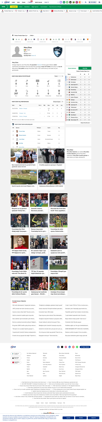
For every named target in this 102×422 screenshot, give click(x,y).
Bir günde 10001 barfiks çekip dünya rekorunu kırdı (24, 325)
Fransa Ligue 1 (83, 11)
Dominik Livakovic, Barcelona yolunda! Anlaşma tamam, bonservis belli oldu (37, 210)
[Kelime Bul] (67, 2)
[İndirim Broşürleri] (60, 2)
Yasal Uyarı (59, 403)
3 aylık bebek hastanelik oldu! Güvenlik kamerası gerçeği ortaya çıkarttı (75, 315)
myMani (45, 375)
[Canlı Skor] (64, 2)
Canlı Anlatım (43, 6)
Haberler (29, 355)
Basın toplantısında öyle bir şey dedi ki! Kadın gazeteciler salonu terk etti (23, 165)
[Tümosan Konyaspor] (59, 39)
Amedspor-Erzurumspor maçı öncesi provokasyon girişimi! (58, 293)
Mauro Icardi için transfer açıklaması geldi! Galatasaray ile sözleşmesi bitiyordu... (32, 389)
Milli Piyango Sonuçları (80, 362)
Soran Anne (77, 357)
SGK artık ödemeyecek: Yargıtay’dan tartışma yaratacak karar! (23, 305)
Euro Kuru (61, 369)
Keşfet (60, 375)
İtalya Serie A (46, 11)
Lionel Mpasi (21, 139)
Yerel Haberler (30, 375)
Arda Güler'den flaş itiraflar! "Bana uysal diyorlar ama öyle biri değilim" (50, 398)
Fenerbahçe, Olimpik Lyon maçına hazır (58, 272)
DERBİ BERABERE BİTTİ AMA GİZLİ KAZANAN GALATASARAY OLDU (76, 329)
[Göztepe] (88, 39)
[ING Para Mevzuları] (80, 2)
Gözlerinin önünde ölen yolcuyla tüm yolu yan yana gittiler (50, 329)
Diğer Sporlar (35, 6)
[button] (2, 2)
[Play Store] (16, 353)
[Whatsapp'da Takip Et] (77, 347)
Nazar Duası (78, 375)
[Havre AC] (57, 51)
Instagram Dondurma (80, 366)
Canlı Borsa (61, 355)
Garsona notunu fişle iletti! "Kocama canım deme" (23, 312)
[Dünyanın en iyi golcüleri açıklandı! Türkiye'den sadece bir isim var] (20, 200)
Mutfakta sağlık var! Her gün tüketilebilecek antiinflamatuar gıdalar (76, 325)
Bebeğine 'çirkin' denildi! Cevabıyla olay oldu (50, 325)
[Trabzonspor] (75, 39)
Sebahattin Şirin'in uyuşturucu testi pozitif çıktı (58, 252)
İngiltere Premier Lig (33, 11)
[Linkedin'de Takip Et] (69, 347)
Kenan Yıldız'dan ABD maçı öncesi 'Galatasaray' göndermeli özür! (63, 382)
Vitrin (44, 360)
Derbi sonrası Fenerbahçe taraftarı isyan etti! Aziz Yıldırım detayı (63, 384)
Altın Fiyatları (62, 364)
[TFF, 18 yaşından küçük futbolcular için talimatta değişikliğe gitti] (39, 263)
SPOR (3, 7)
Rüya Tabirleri (62, 371)
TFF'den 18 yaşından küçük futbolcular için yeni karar (37, 272)
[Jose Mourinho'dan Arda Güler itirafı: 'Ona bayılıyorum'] (58, 200)
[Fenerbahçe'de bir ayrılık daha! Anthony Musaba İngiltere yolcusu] (20, 283)
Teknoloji (45, 353)
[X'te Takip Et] (62, 347)
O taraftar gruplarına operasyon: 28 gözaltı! (50, 165)
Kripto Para (61, 362)
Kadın (28, 362)
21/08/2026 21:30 (17, 41)
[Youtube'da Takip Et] (73, 347)
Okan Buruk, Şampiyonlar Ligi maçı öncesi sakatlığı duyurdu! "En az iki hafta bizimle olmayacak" (50, 387)
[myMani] (30, 2)
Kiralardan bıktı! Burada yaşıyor (73, 322)
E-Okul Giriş (78, 364)
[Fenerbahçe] (50, 39)
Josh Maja (21, 143)
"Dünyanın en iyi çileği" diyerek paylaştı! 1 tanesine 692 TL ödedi (23, 329)
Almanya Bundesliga (58, 11)
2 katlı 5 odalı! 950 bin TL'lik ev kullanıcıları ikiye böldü (76, 305)
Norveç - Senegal (23, 116)
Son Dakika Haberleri (31, 353)
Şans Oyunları (46, 371)
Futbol (20, 6)
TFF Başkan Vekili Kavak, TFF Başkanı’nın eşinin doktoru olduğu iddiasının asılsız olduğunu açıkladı (19, 252)
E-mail (44, 369)
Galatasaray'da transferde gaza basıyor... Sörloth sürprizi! (39, 293)
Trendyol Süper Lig (8, 11)
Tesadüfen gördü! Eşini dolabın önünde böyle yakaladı (77, 312)
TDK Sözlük (77, 371)
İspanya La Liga (72, 11)
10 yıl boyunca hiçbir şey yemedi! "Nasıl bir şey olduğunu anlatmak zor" (50, 332)
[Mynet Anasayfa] (7, 2)
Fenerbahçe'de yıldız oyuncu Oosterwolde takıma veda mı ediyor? (58, 230)
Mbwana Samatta (22, 135)
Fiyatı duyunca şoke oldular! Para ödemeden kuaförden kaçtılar (50, 315)
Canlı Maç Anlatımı (47, 364)
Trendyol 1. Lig (20, 11)
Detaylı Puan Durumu (85, 122)
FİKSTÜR (85, 68)
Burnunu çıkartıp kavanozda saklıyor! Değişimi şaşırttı (24, 322)
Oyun (76, 353)
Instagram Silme (79, 369)
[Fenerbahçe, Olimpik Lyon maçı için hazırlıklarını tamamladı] (58, 263)
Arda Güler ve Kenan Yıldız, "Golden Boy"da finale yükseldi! (28, 396)
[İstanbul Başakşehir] (84, 39)
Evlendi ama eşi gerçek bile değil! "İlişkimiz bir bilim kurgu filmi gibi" (24, 335)
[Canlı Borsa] (70, 2)
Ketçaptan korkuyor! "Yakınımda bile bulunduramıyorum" (48, 335)
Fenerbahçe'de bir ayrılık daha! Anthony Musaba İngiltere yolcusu (19, 293)
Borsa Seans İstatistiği (64, 353)
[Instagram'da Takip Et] (66, 347)
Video (28, 373)
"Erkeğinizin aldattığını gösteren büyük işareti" (50, 305)
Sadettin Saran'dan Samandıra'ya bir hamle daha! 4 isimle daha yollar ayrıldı (50, 391)
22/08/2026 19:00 (30, 41)
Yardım (42, 403)
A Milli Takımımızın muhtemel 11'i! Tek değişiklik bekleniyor (66, 385)
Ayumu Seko (21, 147)
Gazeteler (45, 366)
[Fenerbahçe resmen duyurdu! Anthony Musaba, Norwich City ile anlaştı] (39, 220)
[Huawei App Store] (16, 362)
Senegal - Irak (22, 113)
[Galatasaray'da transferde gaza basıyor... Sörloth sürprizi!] (39, 283)
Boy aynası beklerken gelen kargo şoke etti (76, 335)
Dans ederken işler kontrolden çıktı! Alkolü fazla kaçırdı (23, 319)
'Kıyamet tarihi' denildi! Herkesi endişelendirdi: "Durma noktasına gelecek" (24, 332)
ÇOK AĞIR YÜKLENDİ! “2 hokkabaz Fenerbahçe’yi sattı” (34, 384)
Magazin (29, 364)
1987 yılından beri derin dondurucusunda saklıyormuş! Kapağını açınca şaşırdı (23, 308)
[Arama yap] (86, 2)
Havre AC (34, 55)
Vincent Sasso (22, 131)
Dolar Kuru (61, 366)
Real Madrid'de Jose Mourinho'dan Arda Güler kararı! (34, 382)
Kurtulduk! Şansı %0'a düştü (46, 312)
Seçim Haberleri (46, 362)
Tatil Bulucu (78, 360)
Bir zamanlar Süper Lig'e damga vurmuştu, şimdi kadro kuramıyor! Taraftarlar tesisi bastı (38, 252)
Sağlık (44, 355)
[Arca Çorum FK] (26, 39)
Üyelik (46, 403)
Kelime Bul (77, 355)
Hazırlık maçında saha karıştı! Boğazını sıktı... (23, 186)
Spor (28, 371)
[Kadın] (76, 2)
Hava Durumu (62, 373)
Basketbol (27, 6)
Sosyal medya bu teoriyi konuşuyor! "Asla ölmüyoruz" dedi (49, 322)
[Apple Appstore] (16, 358)
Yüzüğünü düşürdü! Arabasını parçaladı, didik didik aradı (50, 319)
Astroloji (45, 357)
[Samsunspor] (47, 39)
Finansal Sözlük (62, 357)
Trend (28, 366)
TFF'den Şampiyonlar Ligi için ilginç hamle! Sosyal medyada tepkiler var (69, 389)
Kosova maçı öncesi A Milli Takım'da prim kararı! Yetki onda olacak (35, 385)
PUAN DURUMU (72, 68)
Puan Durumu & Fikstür (55, 6)
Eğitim (28, 369)
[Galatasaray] (22, 39)
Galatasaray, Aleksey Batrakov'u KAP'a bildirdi (51, 186)
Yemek (28, 360)
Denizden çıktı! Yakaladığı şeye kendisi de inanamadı (76, 308)
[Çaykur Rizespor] (38, 39)
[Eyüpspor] (63, 39)
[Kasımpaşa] (34, 39)
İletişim (37, 403)
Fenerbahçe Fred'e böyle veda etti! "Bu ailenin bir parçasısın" (19, 272)
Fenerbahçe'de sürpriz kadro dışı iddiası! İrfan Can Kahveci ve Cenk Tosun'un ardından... (65, 396)
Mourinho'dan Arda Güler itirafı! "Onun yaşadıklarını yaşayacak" (58, 210)
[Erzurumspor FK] (13, 39)
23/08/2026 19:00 (67, 41)
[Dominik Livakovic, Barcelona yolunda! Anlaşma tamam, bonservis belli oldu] (39, 200)
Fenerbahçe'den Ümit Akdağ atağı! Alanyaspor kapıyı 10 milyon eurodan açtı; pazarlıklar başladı (19, 230)
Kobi (44, 373)
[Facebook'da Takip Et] (58, 347)
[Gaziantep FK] (71, 39)
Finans (28, 357)
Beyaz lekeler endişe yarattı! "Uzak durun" (75, 318)
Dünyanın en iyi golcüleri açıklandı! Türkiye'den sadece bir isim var (19, 210)
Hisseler (61, 360)
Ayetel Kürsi (78, 373)
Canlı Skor (14, 6)
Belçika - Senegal (23, 108)
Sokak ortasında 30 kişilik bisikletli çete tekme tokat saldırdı (51, 308)
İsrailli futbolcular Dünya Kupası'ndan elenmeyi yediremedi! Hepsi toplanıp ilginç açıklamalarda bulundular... (50, 393)
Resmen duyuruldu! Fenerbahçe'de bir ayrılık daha (38, 230)
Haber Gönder (86, 347)
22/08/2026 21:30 (55, 41)
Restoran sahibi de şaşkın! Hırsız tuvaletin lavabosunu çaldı (76, 332)
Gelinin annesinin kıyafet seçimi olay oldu (23, 315)
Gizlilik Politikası (52, 403)
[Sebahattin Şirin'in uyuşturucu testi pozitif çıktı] (58, 242)
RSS (64, 403)
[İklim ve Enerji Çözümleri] (73, 2)
